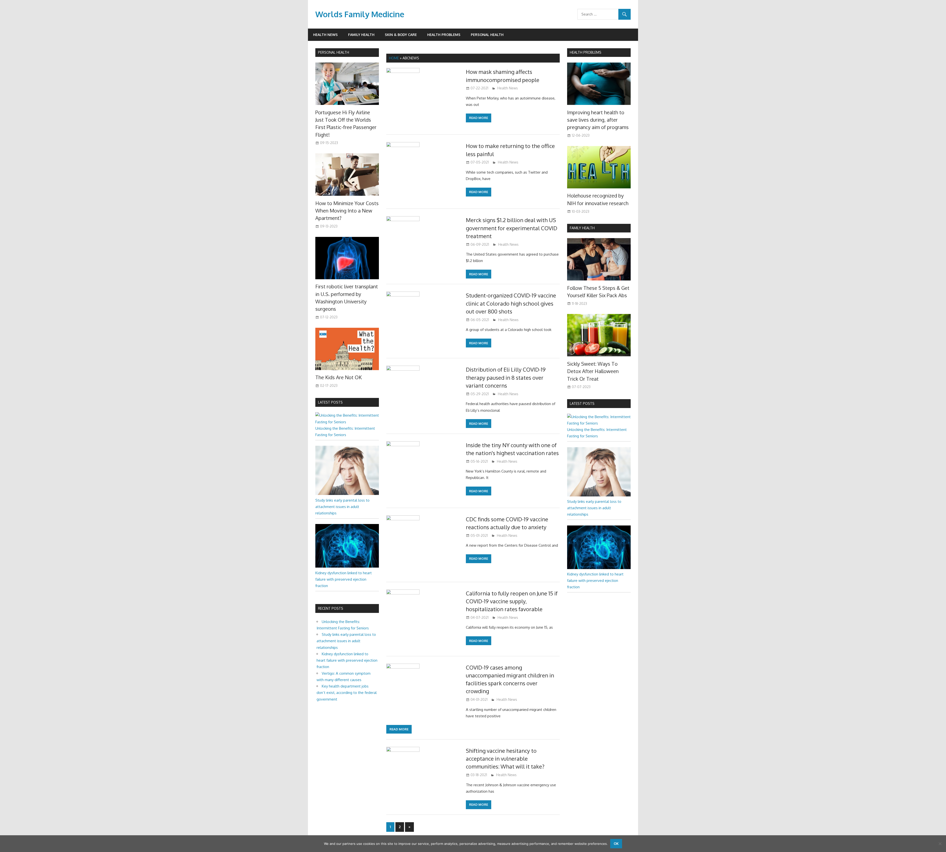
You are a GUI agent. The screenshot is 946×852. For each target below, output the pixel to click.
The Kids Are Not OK (338, 377)
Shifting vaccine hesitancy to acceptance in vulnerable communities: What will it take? (505, 758)
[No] (939, 843)
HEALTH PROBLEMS (585, 52)
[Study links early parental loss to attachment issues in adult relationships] (347, 493)
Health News (325, 35)
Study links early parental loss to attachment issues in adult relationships (342, 507)
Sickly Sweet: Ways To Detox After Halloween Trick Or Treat (593, 371)
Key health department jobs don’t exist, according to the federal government (347, 693)
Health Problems (443, 35)
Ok (616, 843)
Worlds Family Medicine (359, 14)
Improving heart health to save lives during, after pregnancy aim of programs (598, 120)
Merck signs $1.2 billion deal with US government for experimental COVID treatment (511, 227)
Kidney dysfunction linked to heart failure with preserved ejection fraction (343, 579)
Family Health (361, 35)
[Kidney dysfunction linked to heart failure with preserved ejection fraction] (347, 566)
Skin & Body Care (401, 35)
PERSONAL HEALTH (333, 52)
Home (394, 58)
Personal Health (487, 35)
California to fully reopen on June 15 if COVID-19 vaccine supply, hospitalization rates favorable (511, 601)
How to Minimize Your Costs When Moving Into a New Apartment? (347, 210)
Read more (478, 118)
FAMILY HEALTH (582, 228)
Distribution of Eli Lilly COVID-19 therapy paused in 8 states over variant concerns (506, 377)
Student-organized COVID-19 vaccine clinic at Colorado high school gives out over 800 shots (511, 303)
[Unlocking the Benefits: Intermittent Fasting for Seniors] (347, 422)
